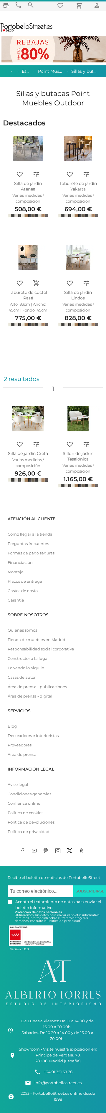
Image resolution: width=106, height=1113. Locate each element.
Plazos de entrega (25, 581)
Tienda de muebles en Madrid (36, 639)
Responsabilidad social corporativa (41, 649)
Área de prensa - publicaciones (37, 687)
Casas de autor (22, 677)
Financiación (20, 562)
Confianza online (24, 803)
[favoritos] (61, 5)
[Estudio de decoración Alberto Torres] (53, 1006)
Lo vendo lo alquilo (26, 668)
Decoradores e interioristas (33, 735)
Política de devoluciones (31, 822)
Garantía (16, 600)
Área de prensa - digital (30, 696)
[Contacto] (18, 5)
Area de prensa (22, 754)
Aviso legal (18, 784)
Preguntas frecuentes (28, 543)
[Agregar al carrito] (36, 283)
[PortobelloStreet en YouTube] (35, 851)
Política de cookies (25, 813)
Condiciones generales (29, 794)
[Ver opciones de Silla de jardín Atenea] (36, 174)
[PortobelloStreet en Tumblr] (82, 851)
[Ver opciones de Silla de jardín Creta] (36, 444)
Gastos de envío (23, 591)
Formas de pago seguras (31, 553)
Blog (12, 726)
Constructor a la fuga (27, 658)
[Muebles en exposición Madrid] (6, 5)
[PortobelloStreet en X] (71, 851)
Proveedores (20, 745)
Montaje (16, 572)
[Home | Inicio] (11, 71)
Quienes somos (22, 630)
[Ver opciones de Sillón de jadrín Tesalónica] (86, 444)
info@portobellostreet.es (58, 1083)
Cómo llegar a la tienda (30, 534)
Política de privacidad (28, 831)
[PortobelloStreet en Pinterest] (47, 851)
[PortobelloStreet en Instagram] (59, 851)
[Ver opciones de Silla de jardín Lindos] (86, 283)
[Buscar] (31, 5)
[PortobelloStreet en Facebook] (23, 851)
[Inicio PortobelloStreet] (26, 31)
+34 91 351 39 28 (58, 1072)
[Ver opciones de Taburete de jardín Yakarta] (86, 174)
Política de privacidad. (64, 921)
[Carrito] (80, 5)
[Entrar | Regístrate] (98, 5)
